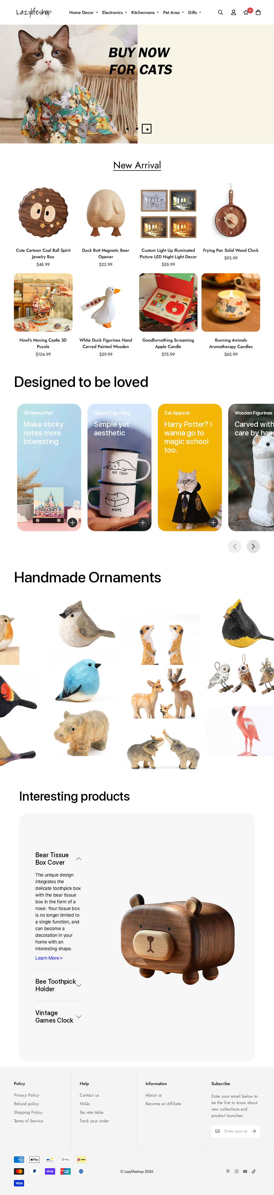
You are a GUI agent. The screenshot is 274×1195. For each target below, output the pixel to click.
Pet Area (171, 12)
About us (154, 1095)
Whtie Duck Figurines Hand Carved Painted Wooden (105, 343)
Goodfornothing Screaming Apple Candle (168, 343)
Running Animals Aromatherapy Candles (231, 343)
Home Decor (81, 12)
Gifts (192, 12)
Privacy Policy (26, 1095)
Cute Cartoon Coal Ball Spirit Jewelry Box (43, 253)
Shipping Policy (28, 1112)
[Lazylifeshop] (33, 12)
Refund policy (26, 1104)
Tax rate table (91, 1112)
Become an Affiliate (163, 1104)
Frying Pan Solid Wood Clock (230, 250)
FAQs (85, 1104)
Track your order (94, 1121)
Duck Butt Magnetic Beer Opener (105, 253)
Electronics (112, 12)
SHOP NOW (163, 111)
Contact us (89, 1095)
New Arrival (137, 165)
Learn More (47, 958)
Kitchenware (143, 12)
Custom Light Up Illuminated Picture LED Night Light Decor (168, 253)
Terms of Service (28, 1121)
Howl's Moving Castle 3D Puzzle (43, 343)
